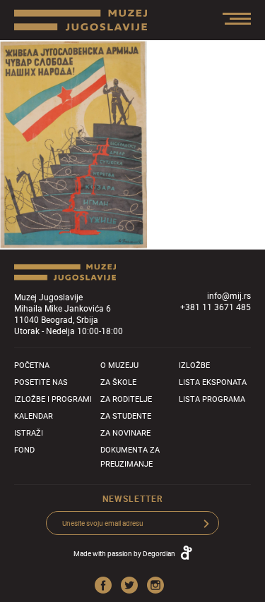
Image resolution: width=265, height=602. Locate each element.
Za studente (125, 415)
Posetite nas (41, 381)
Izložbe (194, 365)
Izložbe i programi (53, 398)
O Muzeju (119, 365)
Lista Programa (212, 398)
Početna (31, 365)
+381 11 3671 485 (215, 306)
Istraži (28, 432)
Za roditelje (126, 398)
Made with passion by (124, 553)
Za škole (118, 381)
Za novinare (125, 432)
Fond (24, 449)
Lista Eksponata (213, 381)
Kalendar (33, 415)
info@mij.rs (229, 295)
